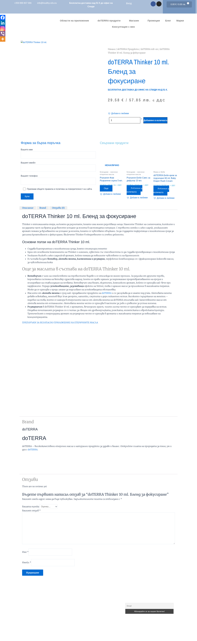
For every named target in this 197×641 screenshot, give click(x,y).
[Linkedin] (2, 23)
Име (25, 552)
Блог (168, 20)
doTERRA (106, 293)
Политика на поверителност (91, 626)
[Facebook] (2, 17)
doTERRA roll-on (149, 49)
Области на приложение (74, 20)
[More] (2, 39)
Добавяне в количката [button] (134, 190)
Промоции (154, 20)
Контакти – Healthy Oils (88, 632)
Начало (111, 49)
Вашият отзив (31, 510)
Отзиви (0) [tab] (58, 207)
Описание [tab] (27, 207)
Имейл (26, 562)
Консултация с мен (123, 26)
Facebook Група (85, 613)
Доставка (81, 620)
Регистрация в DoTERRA (89, 589)
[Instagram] (2, 28)
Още (106, 188)
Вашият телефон (29, 176)
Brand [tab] (42, 207)
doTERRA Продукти (128, 49)
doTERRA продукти (109, 20)
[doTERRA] (32, 461)
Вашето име (27, 149)
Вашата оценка (30, 506)
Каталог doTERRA (86, 607)
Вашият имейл (28, 163)
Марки (180, 20)
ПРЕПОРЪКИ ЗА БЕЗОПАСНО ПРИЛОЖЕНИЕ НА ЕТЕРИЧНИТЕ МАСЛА (60, 322)
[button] (118, 113)
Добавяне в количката (155, 120)
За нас (80, 595)
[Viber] (2, 33)
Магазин (134, 20)
